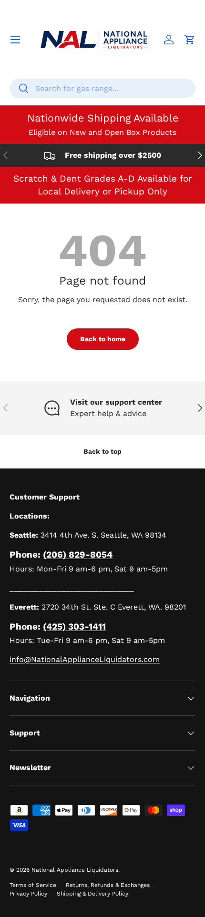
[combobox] (102, 88)
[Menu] (15, 39)
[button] (189, 39)
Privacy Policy (28, 893)
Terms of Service (33, 885)
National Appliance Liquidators (74, 869)
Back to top (102, 451)
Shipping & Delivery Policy (92, 893)
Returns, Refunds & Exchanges (108, 885)
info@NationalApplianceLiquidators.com (85, 659)
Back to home (102, 339)
